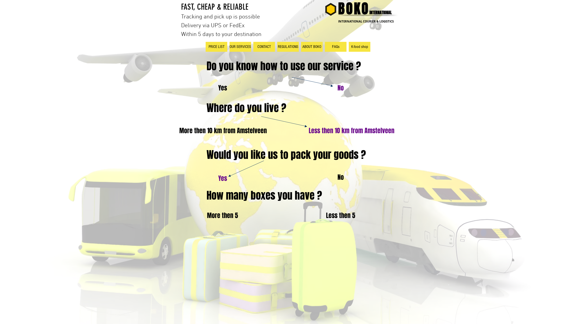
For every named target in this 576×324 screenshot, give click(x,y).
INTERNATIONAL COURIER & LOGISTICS (366, 21)
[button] (222, 87)
